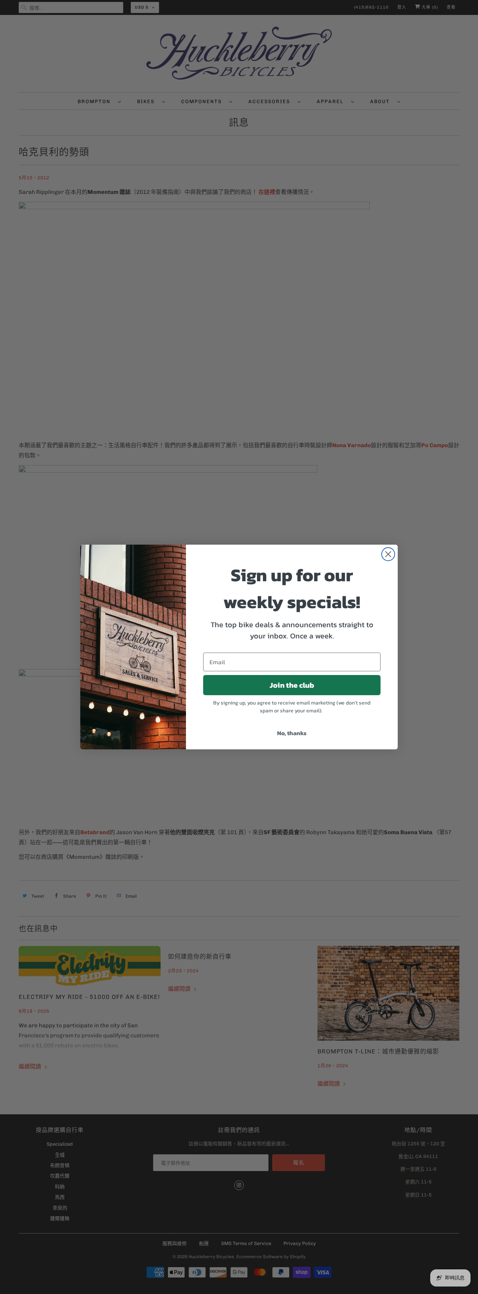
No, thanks (292, 732)
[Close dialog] (388, 554)
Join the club (292, 685)
